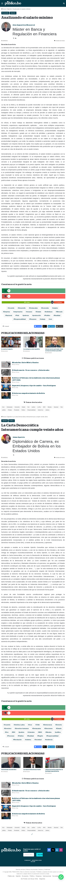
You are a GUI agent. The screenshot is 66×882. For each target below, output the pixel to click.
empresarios (18, 311)
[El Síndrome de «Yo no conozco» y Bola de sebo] (6, 372)
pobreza (26, 315)
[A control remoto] (11, 341)
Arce (3, 407)
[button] (61, 877)
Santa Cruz (40, 410)
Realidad (57, 315)
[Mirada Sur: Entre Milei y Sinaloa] (6, 365)
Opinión (9, 9)
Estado (38, 311)
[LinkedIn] (16, 38)
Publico (47, 315)
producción (37, 315)
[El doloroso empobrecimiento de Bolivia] (6, 395)
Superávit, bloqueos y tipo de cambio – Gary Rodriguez (34, 385)
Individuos (48, 311)
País (17, 315)
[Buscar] (64, 4)
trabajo (43, 319)
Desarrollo (22, 308)
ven (51, 319)
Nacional (9, 315)
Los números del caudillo (31, 349)
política (4, 410)
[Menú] (2, 4)
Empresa (7, 311)
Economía (5, 13)
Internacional (47, 876)
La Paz (39, 407)
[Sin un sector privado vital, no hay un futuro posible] (55, 341)
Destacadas (34, 308)
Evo (28, 407)
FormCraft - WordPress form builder (33, 861)
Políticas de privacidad (31, 869)
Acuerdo (11, 308)
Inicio (4, 9)
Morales (50, 407)
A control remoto (7, 349)
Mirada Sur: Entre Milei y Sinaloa (25, 362)
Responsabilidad (20, 319)
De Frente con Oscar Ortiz (29, 879)
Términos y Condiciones (44, 869)
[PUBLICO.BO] (13, 3)
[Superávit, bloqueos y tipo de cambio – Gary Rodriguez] (6, 388)
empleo (55, 308)
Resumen (33, 319)
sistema (47, 410)
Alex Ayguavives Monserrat (24, 25)
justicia (33, 407)
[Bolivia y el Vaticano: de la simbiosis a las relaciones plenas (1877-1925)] (6, 380)
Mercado (59, 311)
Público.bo (11, 876)
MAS (44, 407)
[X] (14, 38)
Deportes (42, 879)
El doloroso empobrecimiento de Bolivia (28, 393)
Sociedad (55, 876)
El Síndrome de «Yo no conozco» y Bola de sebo (30, 370)
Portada (10, 410)
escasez (29, 311)
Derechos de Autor (20, 869)
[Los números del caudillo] (33, 341)
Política (32, 876)
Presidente (16, 410)
